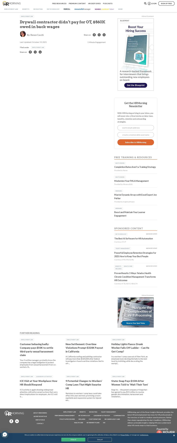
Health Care (78, 422)
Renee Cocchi (37, 35)
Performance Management (65, 415)
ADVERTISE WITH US (40, 416)
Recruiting (93, 412)
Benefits (83, 412)
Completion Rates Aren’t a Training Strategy (135, 167)
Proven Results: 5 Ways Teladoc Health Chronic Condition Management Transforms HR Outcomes (135, 277)
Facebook (11, 421)
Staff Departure (95, 419)
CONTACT (40, 423)
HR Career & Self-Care (112, 419)
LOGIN (154, 3)
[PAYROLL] (67, 9)
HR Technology (84, 415)
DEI (104, 422)
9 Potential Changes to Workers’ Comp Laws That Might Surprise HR (84, 384)
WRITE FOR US (40, 420)
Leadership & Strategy (44, 376)
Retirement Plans (93, 422)
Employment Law (27, 16)
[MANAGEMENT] (83, 9)
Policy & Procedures (67, 419)
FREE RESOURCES (59, 3)
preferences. (144, 435)
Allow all (73, 440)
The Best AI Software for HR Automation (133, 238)
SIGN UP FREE (166, 3)
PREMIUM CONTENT (77, 3)
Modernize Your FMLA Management (131, 181)
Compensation (119, 415)
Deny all (100, 440)
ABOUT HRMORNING (40, 413)
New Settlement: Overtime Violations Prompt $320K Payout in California (84, 348)
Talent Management (108, 412)
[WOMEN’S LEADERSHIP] (104, 9)
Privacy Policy (125, 435)
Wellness (82, 419)
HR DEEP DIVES (94, 3)
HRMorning (11, 3)
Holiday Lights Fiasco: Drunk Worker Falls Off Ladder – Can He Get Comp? (130, 348)
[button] (4, 434)
